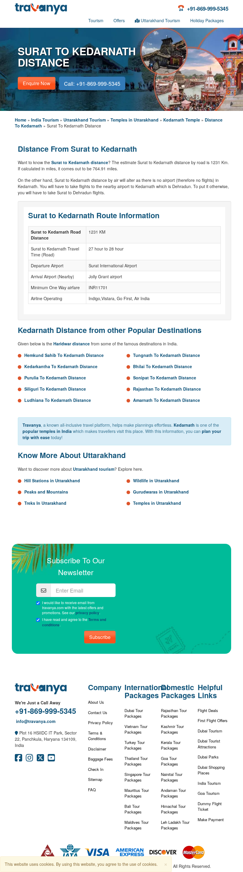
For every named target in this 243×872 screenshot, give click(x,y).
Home (20, 120)
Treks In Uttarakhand (45, 503)
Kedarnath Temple (181, 120)
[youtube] (51, 759)
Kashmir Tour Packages (172, 729)
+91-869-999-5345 (45, 711)
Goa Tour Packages (169, 761)
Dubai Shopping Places (211, 770)
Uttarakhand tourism (93, 469)
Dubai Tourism (210, 731)
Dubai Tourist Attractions (209, 744)
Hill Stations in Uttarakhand (52, 480)
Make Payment (211, 819)
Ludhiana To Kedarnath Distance (57, 400)
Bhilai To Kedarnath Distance (162, 366)
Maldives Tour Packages (136, 825)
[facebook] (18, 759)
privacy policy (87, 612)
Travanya (32, 425)
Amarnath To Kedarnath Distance (166, 400)
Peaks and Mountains (46, 492)
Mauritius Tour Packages (136, 793)
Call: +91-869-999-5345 (92, 83)
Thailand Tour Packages (136, 761)
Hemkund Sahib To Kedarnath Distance (64, 355)
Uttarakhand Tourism (160, 20)
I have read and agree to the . (74, 622)
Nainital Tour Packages (171, 777)
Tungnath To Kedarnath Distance (166, 355)
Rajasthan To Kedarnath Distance (167, 389)
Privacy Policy (100, 722)
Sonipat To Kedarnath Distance (164, 378)
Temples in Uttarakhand (135, 120)
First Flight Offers (213, 720)
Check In (95, 769)
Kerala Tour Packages (170, 745)
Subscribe (100, 637)
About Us (96, 702)
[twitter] (40, 759)
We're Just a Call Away (37, 703)
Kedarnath (184, 425)
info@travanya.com (35, 721)
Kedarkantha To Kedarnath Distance (60, 366)
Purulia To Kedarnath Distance (55, 378)
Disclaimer (97, 749)
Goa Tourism (209, 793)
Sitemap (95, 779)
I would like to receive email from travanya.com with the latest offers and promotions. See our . (72, 607)
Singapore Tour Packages (137, 777)
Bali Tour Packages (133, 809)
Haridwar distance (71, 344)
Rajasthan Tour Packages (174, 713)
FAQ (92, 789)
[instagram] (29, 759)
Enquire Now (36, 83)
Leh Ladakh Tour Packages (175, 825)
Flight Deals (208, 710)
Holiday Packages (207, 20)
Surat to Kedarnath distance (79, 162)
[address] (16, 733)
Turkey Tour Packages (134, 745)
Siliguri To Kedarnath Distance (55, 389)
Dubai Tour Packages (133, 713)
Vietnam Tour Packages (135, 729)
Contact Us (97, 712)
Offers (119, 20)
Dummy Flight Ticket (210, 806)
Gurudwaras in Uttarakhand (161, 492)
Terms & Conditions (97, 736)
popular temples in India (47, 431)
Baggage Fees (100, 759)
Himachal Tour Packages (173, 809)
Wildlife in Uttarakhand (156, 480)
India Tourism (45, 120)
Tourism (95, 20)
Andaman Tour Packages (173, 793)
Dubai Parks (208, 757)
